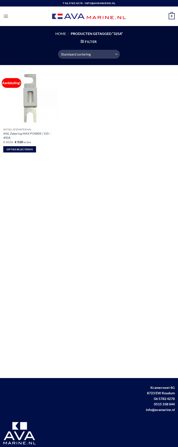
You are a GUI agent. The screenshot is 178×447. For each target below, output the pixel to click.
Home (60, 33)
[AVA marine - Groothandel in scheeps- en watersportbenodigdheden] (89, 16)
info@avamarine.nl (160, 410)
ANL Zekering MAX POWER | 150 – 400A (27, 135)
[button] (5, 16)
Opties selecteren (20, 149)
